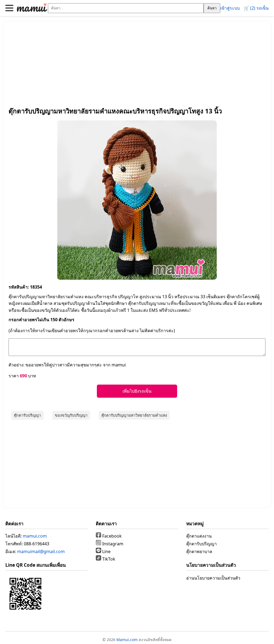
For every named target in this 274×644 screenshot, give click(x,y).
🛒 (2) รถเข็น (256, 8)
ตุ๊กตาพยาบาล (199, 551)
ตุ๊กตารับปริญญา (27, 415)
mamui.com (35, 536)
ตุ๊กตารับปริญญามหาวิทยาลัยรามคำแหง (134, 415)
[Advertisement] (137, 64)
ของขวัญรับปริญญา (71, 415)
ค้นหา (211, 8)
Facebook (111, 536)
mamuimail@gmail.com (41, 551)
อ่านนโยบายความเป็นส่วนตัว (213, 578)
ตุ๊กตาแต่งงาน (199, 536)
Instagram (112, 544)
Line (106, 551)
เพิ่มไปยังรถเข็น (137, 391)
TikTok (108, 559)
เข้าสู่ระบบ (230, 8)
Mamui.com (127, 639)
